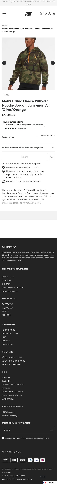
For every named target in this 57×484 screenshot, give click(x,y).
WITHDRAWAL (7, 399)
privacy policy (43, 438)
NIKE (4, 337)
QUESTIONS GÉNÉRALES (12, 395)
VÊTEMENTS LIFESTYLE (11, 364)
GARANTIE (6, 381)
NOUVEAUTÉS (7, 344)
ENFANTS (6, 341)
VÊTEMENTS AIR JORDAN (12, 357)
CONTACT (6, 284)
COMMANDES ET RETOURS (13, 385)
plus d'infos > (13, 177)
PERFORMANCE (8, 330)
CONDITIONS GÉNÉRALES (13, 476)
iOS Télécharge (8, 412)
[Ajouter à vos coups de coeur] (52, 157)
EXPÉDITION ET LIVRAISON (12, 392)
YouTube (6, 315)
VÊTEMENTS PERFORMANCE (13, 361)
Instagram (7, 308)
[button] (46, 135)
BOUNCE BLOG (8, 277)
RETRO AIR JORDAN (10, 333)
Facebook (7, 304)
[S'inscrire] (51, 430)
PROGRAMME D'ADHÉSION (13, 288)
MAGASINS (6, 280)
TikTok (5, 311)
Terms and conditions (24, 438)
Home (4, 25)
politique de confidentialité (17, 479)
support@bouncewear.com (15, 269)
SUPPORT (6, 377)
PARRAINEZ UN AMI (9, 291)
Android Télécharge (10, 416)
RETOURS (6, 388)
